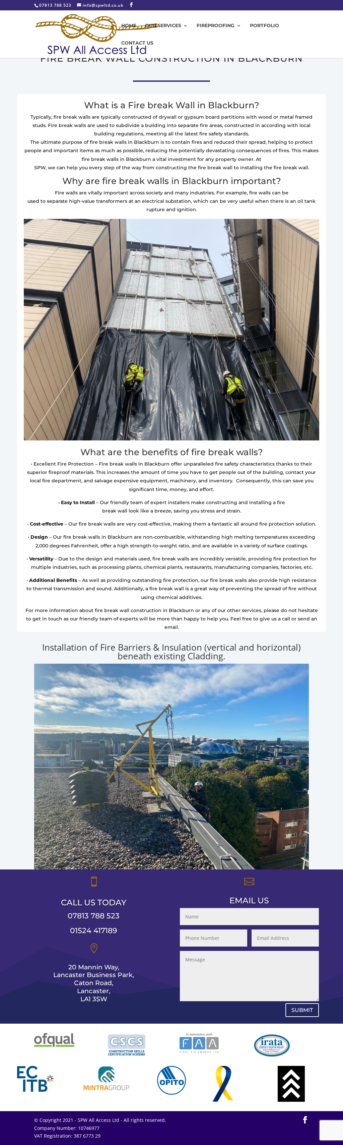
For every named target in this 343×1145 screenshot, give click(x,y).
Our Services (163, 25)
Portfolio (264, 25)
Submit (302, 1010)
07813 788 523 (94, 915)
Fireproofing (215, 25)
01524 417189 (93, 930)
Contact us (137, 43)
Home (128, 25)
